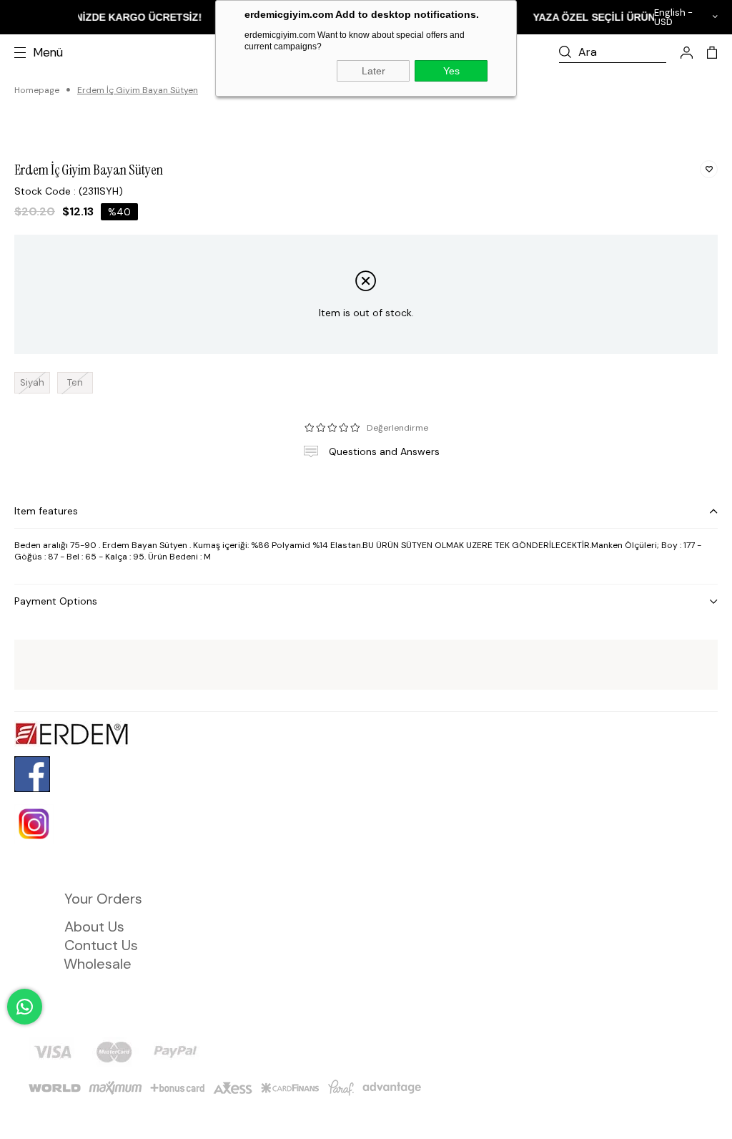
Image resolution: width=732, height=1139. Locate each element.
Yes (451, 71)
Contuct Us (101, 945)
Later (373, 71)
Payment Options (55, 601)
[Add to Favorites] (709, 169)
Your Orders (103, 898)
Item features (46, 510)
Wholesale (98, 963)
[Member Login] (687, 53)
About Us (94, 926)
